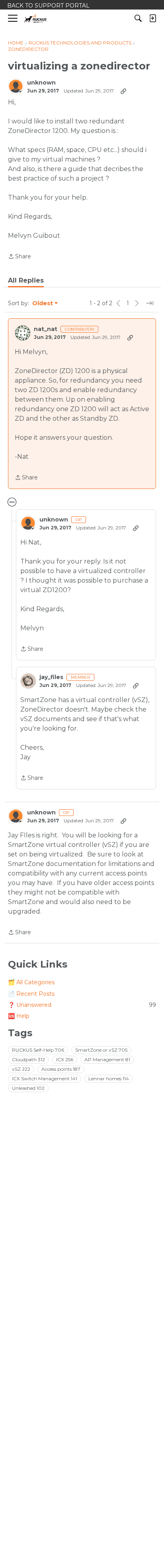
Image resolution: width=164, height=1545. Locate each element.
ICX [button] (64, 1059)
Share (19, 257)
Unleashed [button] (28, 1088)
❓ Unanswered (82, 1004)
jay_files (51, 677)
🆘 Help (18, 1016)
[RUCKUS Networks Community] (35, 18)
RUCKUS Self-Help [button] (38, 1050)
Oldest (43, 304)
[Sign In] (152, 18)
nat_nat (45, 329)
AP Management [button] (107, 1059)
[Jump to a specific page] (149, 303)
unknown (41, 82)
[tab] (26, 280)
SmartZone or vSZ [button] (101, 1050)
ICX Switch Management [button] (44, 1078)
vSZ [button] (21, 1069)
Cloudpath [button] (28, 1059)
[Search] (138, 18)
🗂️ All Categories (31, 982)
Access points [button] (60, 1069)
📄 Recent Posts (31, 993)
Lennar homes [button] (108, 1078)
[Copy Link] (123, 90)
